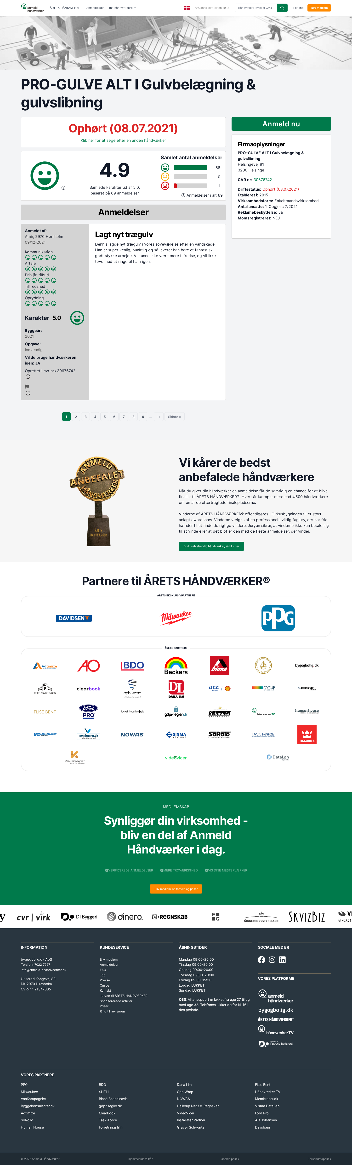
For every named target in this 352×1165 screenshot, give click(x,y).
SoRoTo (27, 1120)
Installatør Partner (191, 1120)
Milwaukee (29, 1092)
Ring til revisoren (112, 1011)
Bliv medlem (319, 8)
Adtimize (28, 1113)
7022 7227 (42, 964)
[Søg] (282, 8)
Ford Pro (262, 1113)
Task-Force (108, 1120)
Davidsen (262, 1127)
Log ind (298, 8)
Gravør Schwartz (190, 1127)
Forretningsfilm (111, 1127)
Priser (104, 1006)
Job (102, 975)
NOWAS (183, 1099)
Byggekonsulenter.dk (38, 1106)
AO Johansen (266, 1120)
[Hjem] (32, 8)
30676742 (263, 179)
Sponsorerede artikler (116, 1001)
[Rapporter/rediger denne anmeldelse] (27, 387)
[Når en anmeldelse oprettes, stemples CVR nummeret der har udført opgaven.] (55, 377)
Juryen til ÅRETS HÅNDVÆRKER (123, 996)
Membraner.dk (266, 1099)
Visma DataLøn (267, 1106)
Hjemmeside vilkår (140, 1159)
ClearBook (107, 1113)
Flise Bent (262, 1085)
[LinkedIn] (282, 959)
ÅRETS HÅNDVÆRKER (66, 8)
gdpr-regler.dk (110, 1106)
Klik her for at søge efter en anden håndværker (123, 140)
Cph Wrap (185, 1092)
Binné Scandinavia (113, 1099)
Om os (104, 985)
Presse (105, 980)
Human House (32, 1127)
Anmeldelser (95, 8)
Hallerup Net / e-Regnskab (198, 1106)
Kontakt (105, 990)
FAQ (103, 970)
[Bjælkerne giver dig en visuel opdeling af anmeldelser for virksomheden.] (184, 195)
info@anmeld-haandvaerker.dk (43, 970)
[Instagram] (272, 959)
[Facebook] (261, 959)
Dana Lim (184, 1085)
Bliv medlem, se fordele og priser (176, 889)
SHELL (104, 1092)
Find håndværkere (120, 8)
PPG (24, 1085)
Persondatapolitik (319, 1159)
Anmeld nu (281, 124)
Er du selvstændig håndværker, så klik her (211, 546)
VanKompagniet (33, 1099)
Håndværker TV (267, 1092)
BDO (102, 1085)
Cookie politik (230, 1159)
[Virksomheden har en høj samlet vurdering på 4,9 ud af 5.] (63, 188)
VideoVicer (185, 1113)
